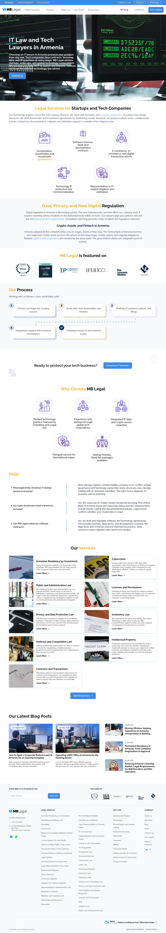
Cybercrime (119, 559)
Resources (93, 9)
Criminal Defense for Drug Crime (54, 862)
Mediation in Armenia (49, 892)
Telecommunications (121, 832)
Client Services (32, 9)
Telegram (140, 2)
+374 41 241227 (43, 2)
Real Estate (117, 836)
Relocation (45, 904)
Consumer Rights (120, 849)
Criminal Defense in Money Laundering (56, 853)
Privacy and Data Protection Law (55, 614)
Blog (146, 824)
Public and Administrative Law (53, 585)
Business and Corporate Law (52, 896)
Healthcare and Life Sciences (125, 853)
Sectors (50, 9)
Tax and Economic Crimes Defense (55, 849)
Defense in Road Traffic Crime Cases (55, 845)
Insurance (117, 840)
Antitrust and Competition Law (54, 641)
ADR (80, 902)
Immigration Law (85, 852)
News (147, 829)
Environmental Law (86, 856)
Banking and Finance (121, 816)
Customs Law (84, 906)
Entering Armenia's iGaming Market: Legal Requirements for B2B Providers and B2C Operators (140, 767)
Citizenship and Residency (51, 900)
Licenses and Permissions (127, 587)
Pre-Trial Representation (88, 816)
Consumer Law (85, 873)
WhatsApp (154, 2)
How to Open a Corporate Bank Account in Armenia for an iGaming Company (30, 756)
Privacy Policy (151, 929)
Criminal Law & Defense (88, 820)
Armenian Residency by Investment (57, 561)
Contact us (139, 10)
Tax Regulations (85, 848)
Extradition (45, 824)
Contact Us (149, 833)
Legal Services (48, 810)
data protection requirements (49, 219)
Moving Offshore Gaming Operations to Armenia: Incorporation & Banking (138, 731)
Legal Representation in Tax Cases (55, 866)
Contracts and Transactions (52, 668)
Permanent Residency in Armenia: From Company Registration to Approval (138, 749)
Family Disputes (47, 874)
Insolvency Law (121, 614)
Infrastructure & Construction (124, 857)
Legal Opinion (46, 857)
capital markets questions (46, 238)
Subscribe (54, 796)
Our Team (79, 9)
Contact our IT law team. (117, 365)
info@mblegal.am (26, 2)
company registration (111, 115)
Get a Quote (156, 10)
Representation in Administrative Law (56, 887)
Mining (115, 845)
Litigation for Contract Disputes (53, 883)
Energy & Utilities (120, 862)
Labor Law (83, 865)
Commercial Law (85, 860)
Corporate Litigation (49, 879)
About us (65, 9)
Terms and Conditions (135, 929)
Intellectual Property (124, 639)
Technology (117, 820)
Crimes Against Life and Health (53, 840)
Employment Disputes (50, 870)
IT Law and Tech (85, 832)
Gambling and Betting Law (52, 820)
